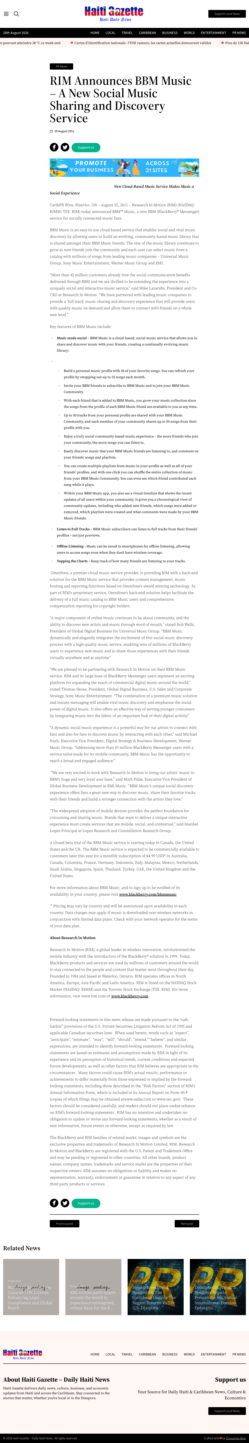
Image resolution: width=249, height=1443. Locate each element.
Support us (86, 147)
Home (94, 32)
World (189, 32)
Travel (127, 32)
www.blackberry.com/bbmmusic (147, 894)
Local (110, 32)
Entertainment (213, 32)
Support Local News (227, 14)
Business (170, 32)
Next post (187, 1224)
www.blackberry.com (129, 996)
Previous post (64, 1224)
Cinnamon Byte (236, 1438)
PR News (239, 32)
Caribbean (147, 32)
